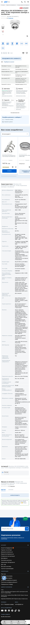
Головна (3, 5)
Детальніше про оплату (20, 95)
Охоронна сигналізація (8, 556)
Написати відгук (15, 495)
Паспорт (6, 472)
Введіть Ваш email (7, 528)
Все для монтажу (6, 566)
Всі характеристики (15, 112)
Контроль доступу (6, 560)
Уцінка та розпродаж (7, 568)
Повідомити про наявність (11, 58)
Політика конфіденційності (9, 582)
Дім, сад (3, 564)
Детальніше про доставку (7, 95)
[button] (3, 24)
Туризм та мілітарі (6, 550)
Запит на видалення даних (9, 580)
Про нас (3, 574)
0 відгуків (10, 18)
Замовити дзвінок (8, 121)
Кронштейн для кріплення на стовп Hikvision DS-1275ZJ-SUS (8, 156)
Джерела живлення (7, 552)
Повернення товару (7, 584)
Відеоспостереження (11, 5)
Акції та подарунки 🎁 (7, 548)
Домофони (4, 558)
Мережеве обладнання (8, 562)
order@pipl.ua (19, 604)
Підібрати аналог (9, 61)
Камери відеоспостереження (23, 5)
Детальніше (4, 107)
